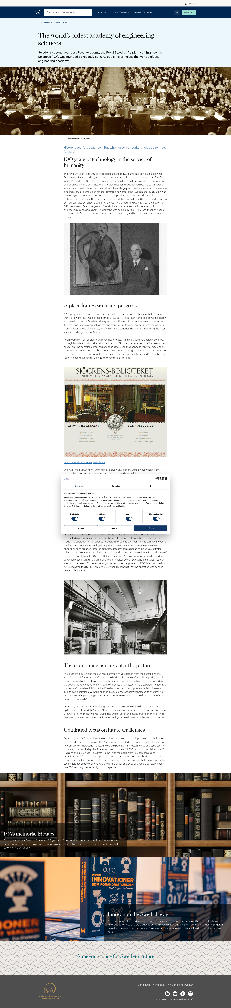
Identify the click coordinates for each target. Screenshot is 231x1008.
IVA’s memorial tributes (29, 833)
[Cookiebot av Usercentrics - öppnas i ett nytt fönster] (156, 478)
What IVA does (120, 12)
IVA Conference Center (180, 984)
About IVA (102, 12)
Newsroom (159, 984)
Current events (189, 12)
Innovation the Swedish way (138, 914)
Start (40, 22)
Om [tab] (151, 486)
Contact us (192, 4)
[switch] (102, 519)
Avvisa (81, 528)
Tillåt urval (115, 528)
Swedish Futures (141, 12)
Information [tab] (115, 486)
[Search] (47, 12)
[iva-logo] (37, 12)
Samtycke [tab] (79, 486)
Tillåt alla (150, 528)
